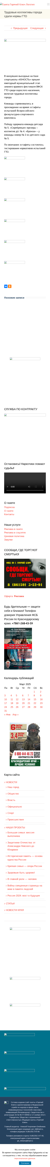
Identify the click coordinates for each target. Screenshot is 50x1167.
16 (41, 699)
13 (23, 699)
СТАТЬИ (10, 903)
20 (23, 703)
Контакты (9, 514)
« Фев (7, 714)
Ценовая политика (14, 536)
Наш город (13, 787)
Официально (15, 806)
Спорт (11, 813)
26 (17, 707)
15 (35, 699)
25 (12, 707)
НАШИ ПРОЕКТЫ (15, 827)
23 (41, 703)
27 (23, 707)
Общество (13, 793)
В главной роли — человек (22, 879)
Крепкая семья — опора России (25, 866)
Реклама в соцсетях (15, 532)
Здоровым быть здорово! (21, 872)
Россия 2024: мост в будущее (24, 895)
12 (17, 699)
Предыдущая (20, 28)
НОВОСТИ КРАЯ (15, 910)
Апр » (15, 714)
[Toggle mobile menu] (48, 4)
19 (17, 703)
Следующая (36, 28)
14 (29, 699)
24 (5, 707)
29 (35, 707)
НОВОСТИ (11, 782)
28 (29, 707)
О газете (8, 511)
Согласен (25, 1163)
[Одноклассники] (9, 286)
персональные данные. (25, 1158)
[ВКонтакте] (6, 286)
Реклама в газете (13, 529)
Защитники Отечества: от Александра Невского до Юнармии (21, 846)
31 (5, 711)
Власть (11, 800)
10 (5, 699)
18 (12, 703)
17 (5, 703)
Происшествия (16, 819)
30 (41, 707)
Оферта (8, 596)
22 (35, 703)
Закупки (8, 539)
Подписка (9, 507)
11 (12, 699)
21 (29, 703)
